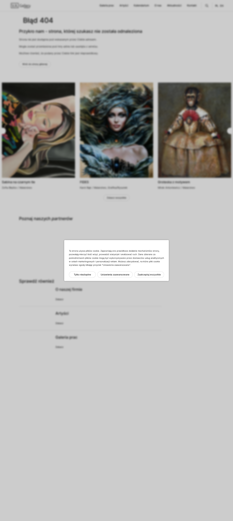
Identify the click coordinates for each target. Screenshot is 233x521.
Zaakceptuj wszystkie (149, 274)
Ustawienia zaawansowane (115, 274)
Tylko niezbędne (82, 274)
